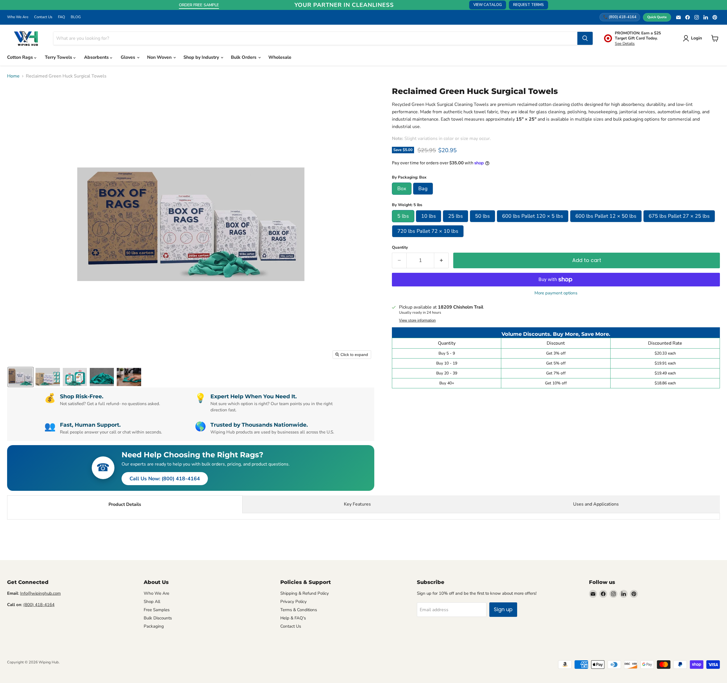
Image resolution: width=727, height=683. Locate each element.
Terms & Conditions (298, 610)
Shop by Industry (201, 57)
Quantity (400, 247)
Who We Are (17, 17)
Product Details (124, 504)
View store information (417, 320)
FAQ (61, 17)
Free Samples (157, 610)
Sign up (503, 609)
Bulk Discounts (158, 618)
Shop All (152, 601)
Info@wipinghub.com (40, 593)
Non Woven (160, 57)
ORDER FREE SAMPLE (199, 5)
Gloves (128, 57)
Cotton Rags (20, 57)
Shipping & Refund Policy (304, 593)
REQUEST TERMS (528, 4)
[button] (693, 38)
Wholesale (279, 57)
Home (13, 76)
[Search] (585, 38)
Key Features (357, 504)
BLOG (76, 17)
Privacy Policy (293, 601)
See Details (625, 43)
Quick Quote (657, 17)
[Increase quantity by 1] (441, 260)
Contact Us (43, 17)
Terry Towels (59, 57)
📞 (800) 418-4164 (619, 17)
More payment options (555, 293)
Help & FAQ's (293, 618)
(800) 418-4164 (39, 604)
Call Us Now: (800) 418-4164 (164, 478)
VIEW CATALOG (487, 4)
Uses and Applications (596, 504)
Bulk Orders (244, 57)
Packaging (154, 626)
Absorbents (97, 57)
